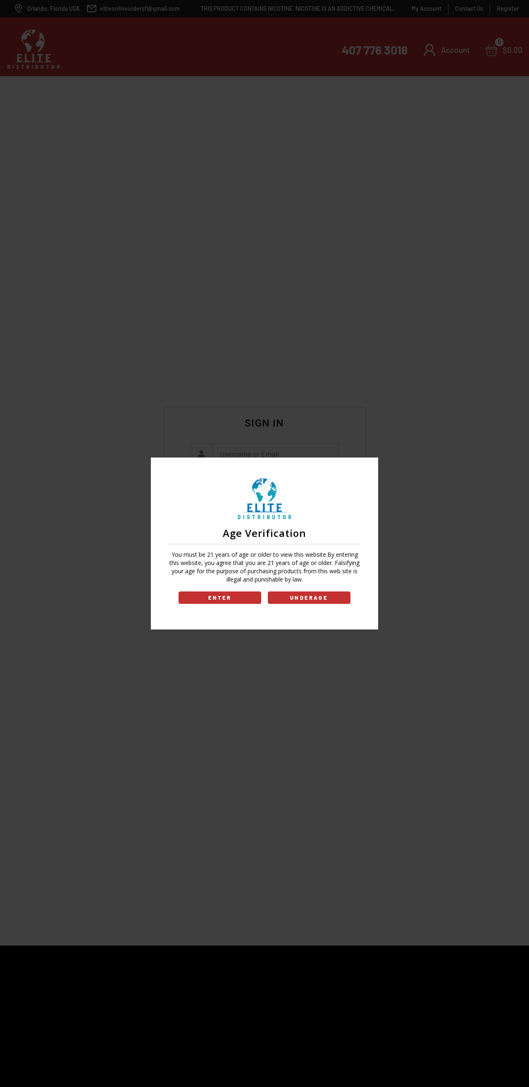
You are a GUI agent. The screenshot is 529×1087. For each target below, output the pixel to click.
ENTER (220, 597)
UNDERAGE (309, 597)
